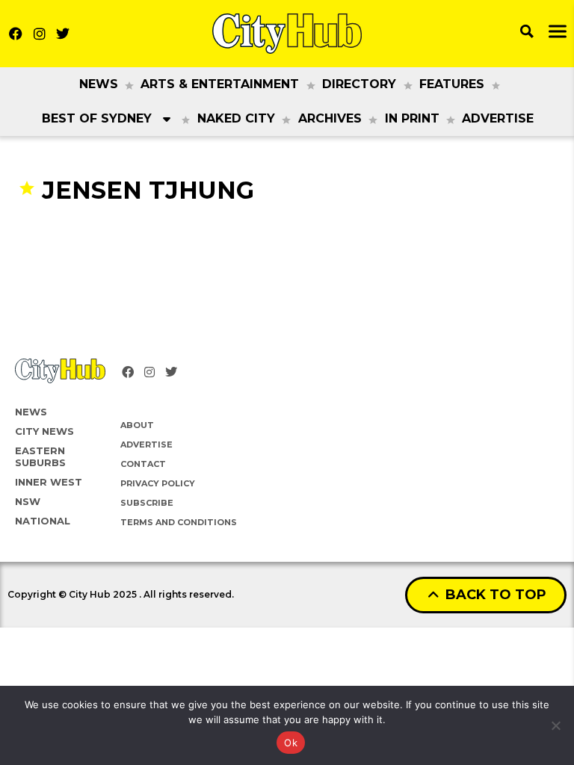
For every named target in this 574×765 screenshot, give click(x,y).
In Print (412, 118)
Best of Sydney (97, 118)
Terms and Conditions (178, 522)
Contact (143, 464)
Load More (287, 234)
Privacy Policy (157, 483)
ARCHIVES (330, 118)
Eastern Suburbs (40, 456)
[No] (555, 725)
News (98, 84)
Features (451, 84)
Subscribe (146, 503)
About (137, 425)
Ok (290, 743)
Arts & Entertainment (220, 84)
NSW (27, 501)
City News (44, 431)
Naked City (236, 118)
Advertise (498, 118)
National (42, 521)
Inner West (48, 482)
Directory (359, 84)
